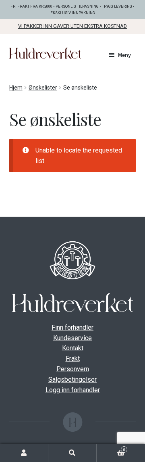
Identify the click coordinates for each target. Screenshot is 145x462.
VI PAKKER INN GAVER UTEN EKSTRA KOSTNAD (72, 26)
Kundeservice (72, 338)
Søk (72, 453)
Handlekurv (111, 449)
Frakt (73, 358)
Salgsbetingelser (72, 379)
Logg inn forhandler (73, 390)
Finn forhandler (72, 327)
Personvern (72, 369)
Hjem (16, 87)
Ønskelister (43, 87)
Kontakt (72, 348)
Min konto (24, 453)
